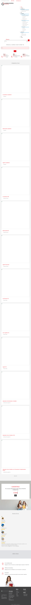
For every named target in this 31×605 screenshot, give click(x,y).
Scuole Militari (23, 26)
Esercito (24, 17)
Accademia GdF (6, 196)
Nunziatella (24, 29)
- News (17, 594)
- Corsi (17, 593)
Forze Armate (23, 14)
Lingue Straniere (24, 35)
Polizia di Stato (25, 23)
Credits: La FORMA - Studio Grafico (15, 604)
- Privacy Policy (25, 594)
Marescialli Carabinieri (7, 128)
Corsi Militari (22, 13)
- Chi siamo (17, 592)
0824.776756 (11, 597)
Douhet (24, 27)
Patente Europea (24, 34)
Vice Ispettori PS (6, 332)
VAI (15, 495)
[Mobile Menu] (29, 40)
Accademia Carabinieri (7, 94)
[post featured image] (15, 79)
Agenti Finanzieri (6, 264)
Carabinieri (24, 16)
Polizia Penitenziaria (25, 24)
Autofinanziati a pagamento (25, 10)
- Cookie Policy (25, 595)
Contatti (22, 37)
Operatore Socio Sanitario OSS (9, 435)
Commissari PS (6, 298)
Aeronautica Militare (25, 15)
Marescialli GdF (6, 230)
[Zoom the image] (4, 591)
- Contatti (17, 595)
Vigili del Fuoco (25, 25)
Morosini (24, 28)
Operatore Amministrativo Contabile (10, 401)
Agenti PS (5, 366)
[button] (7, 39)
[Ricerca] (26, 41)
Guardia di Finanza (25, 22)
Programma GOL (24, 11)
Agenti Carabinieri (6, 162)
